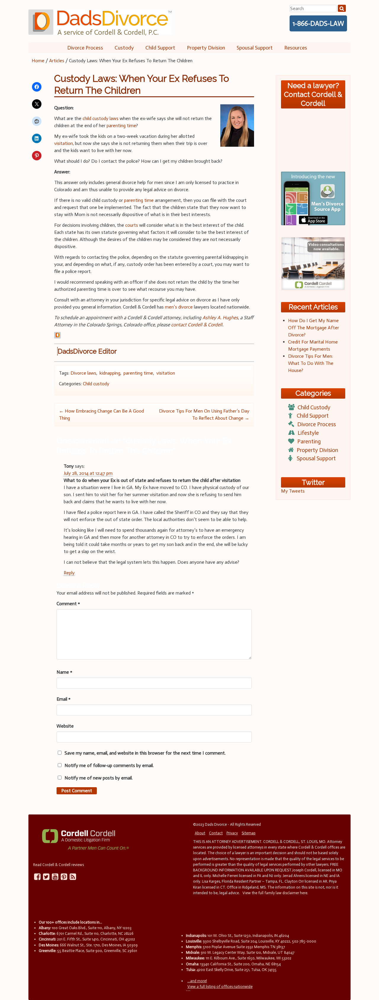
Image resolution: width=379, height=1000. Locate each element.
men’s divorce (179, 307)
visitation (63, 143)
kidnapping (109, 373)
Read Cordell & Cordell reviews (58, 864)
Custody (124, 47)
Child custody (96, 383)
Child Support (160, 47)
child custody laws (100, 118)
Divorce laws (83, 373)
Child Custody (314, 407)
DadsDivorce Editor (87, 351)
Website (65, 726)
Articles (56, 60)
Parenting (309, 441)
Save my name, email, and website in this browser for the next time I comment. (145, 753)
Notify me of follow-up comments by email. (109, 765)
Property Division (206, 47)
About (200, 833)
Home (38, 60)
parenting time (121, 125)
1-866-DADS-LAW (318, 23)
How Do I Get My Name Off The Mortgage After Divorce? (313, 328)
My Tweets (293, 491)
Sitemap (249, 833)
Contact (216, 833)
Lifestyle (308, 432)
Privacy (232, 833)
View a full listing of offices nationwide (220, 986)
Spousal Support (255, 47)
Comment (68, 603)
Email (63, 699)
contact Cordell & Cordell (196, 325)
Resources (295, 47)
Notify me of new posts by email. (99, 778)
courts (131, 225)
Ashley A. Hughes (219, 317)
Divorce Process (85, 47)
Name (64, 672)
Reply (69, 573)
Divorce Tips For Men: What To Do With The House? (310, 363)
